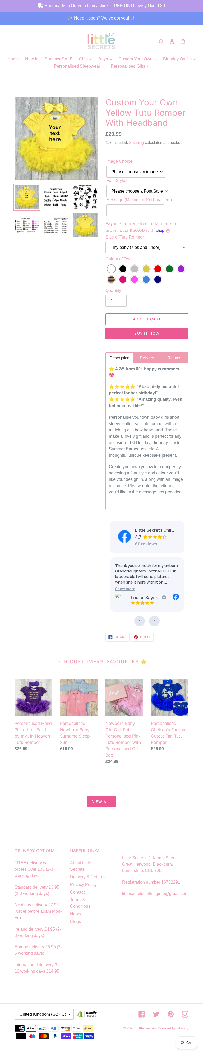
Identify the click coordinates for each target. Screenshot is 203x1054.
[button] (125, 588)
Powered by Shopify (173, 1028)
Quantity (113, 290)
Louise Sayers (145, 597)
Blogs (75, 921)
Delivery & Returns (87, 877)
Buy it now (146, 333)
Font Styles (116, 180)
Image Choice (119, 161)
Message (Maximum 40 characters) (139, 200)
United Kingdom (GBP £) (43, 1014)
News (75, 914)
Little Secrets (147, 1028)
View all (101, 801)
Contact (77, 892)
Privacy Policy (83, 884)
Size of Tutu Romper (124, 237)
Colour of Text (118, 259)
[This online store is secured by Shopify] (88, 1014)
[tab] (119, 357)
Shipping (136, 142)
